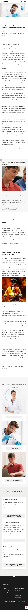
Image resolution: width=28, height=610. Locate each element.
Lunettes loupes (14, 448)
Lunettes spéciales (14, 417)
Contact (5, 588)
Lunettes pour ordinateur (14, 480)
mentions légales (19, 588)
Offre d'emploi (6, 592)
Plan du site (17, 590)
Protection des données (20, 593)
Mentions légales (18, 592)
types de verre (15, 102)
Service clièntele (6, 590)
